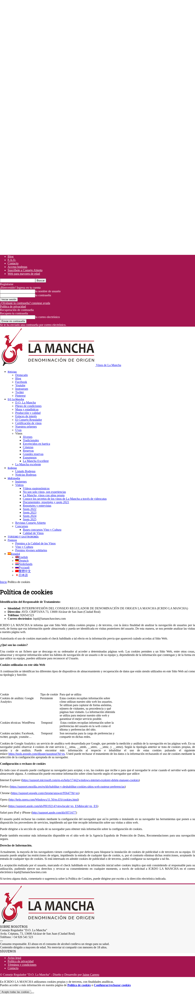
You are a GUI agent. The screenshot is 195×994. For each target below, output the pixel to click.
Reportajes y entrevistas (37, 505)
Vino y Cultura (24, 546)
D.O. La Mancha (16, 399)
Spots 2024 (29, 516)
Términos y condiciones (22, 964)
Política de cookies (79, 985)
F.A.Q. (12, 260)
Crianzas (28, 447)
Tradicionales (31, 440)
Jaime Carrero (90, 974)
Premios (12, 540)
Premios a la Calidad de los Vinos (35, 543)
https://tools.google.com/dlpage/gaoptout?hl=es (36, 753)
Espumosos (30, 457)
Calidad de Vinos (33, 533)
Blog (11, 256)
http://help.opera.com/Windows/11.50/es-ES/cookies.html (43, 799)
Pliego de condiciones (28, 406)
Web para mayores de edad (24, 273)
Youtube (20, 385)
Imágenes (21, 481)
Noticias (12, 371)
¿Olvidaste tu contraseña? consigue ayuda (25, 303)
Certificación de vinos (28, 423)
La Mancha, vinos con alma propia (44, 495)
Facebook (21, 382)
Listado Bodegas (25, 471)
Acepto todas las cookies (16, 992)
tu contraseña (43, 295)
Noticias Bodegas (25, 474)
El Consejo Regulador (28, 419)
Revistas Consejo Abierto (30, 522)
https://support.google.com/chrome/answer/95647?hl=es (44, 793)
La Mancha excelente (28, 464)
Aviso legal (14, 957)
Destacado (21, 375)
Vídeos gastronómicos (36, 488)
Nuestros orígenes (26, 426)
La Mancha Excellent (36, 461)
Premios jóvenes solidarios (31, 550)
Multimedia (14, 478)
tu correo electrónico (47, 317)
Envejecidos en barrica (36, 443)
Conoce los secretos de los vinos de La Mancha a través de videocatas (65, 498)
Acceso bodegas (17, 266)
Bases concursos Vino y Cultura (42, 529)
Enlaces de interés (26, 416)
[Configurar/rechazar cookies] (32, 992)
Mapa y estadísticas (26, 409)
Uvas (18, 430)
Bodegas (12, 467)
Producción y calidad (28, 412)
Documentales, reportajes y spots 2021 (46, 502)
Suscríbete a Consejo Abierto (25, 270)
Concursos (21, 526)
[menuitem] (14, 553)
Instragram (21, 388)
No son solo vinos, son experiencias (44, 491)
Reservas (28, 450)
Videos (19, 485)
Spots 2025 (29, 519)
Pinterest (20, 395)
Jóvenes (27, 436)
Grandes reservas (33, 454)
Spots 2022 (29, 509)
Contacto (13, 263)
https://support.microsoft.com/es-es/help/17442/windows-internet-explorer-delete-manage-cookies (80, 780)
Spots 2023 (29, 512)
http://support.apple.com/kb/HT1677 (54, 812)
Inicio (3, 582)
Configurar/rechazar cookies (112, 985)
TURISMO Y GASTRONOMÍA (23, 536)
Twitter (19, 392)
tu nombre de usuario (48, 291)
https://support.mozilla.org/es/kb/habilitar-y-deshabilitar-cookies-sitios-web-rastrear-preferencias (67, 786)
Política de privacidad (13, 306)
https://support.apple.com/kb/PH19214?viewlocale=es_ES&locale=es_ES (53, 806)
